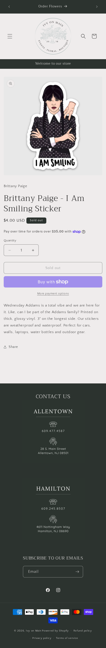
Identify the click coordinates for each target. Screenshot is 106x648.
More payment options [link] (53, 293)
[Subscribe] (77, 571)
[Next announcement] (96, 6)
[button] (9, 36)
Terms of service (67, 638)
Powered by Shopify (55, 630)
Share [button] (13, 347)
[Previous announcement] (9, 6)
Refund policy (82, 630)
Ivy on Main (33, 630)
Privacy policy (41, 638)
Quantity (10, 240)
